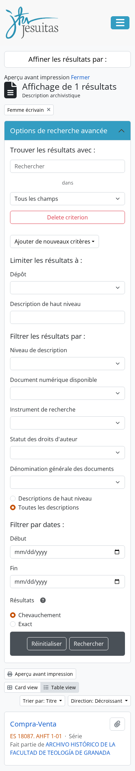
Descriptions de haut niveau (55, 498)
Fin (14, 568)
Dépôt (18, 274)
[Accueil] (34, 23)
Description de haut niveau (45, 304)
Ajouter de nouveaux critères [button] (52, 241)
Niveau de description (38, 350)
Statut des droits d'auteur (44, 439)
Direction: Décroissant (97, 701)
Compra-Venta (33, 724)
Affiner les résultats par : (67, 59)
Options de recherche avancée (58, 130)
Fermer (80, 77)
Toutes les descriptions (48, 507)
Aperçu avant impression (43, 674)
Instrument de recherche (42, 409)
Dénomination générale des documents (62, 469)
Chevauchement (39, 615)
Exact (25, 624)
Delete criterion (67, 217)
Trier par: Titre (40, 701)
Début (18, 538)
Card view (26, 687)
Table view (63, 687)
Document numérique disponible (53, 380)
